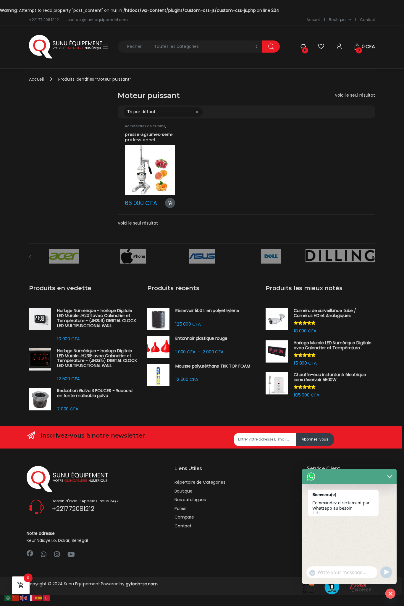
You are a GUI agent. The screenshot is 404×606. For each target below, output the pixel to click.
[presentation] (373, 257)
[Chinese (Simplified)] (16, 598)
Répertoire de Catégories (199, 482)
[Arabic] (8, 598)
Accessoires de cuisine (145, 126)
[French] (31, 598)
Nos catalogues (190, 500)
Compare (184, 517)
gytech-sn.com (142, 584)
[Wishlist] (321, 46)
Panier (180, 508)
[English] (24, 598)
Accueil (313, 19)
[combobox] (134, 46)
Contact (367, 19)
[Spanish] (39, 598)
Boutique (337, 19)
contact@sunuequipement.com (97, 19)
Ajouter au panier (167, 203)
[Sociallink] (30, 553)
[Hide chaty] (390, 594)
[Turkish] (47, 598)
